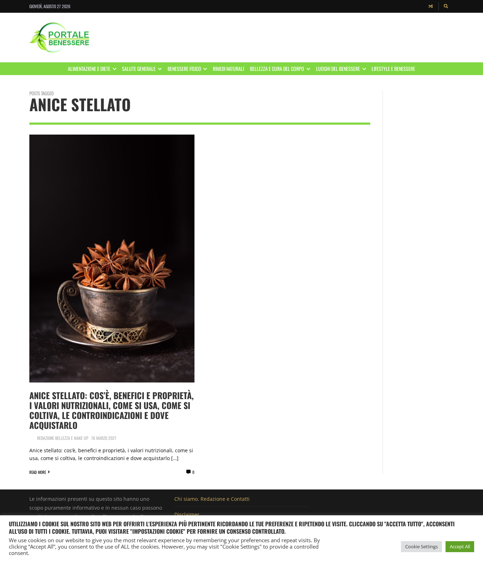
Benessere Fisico (184, 68)
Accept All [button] (460, 546)
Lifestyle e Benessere (393, 68)
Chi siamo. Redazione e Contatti (212, 498)
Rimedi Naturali (228, 68)
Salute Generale (139, 68)
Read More (37, 472)
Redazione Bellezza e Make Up (62, 438)
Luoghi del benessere (338, 68)
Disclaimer (186, 514)
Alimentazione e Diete (89, 68)
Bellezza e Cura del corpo (277, 68)
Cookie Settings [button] (421, 546)
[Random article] (430, 6)
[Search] (446, 6)
